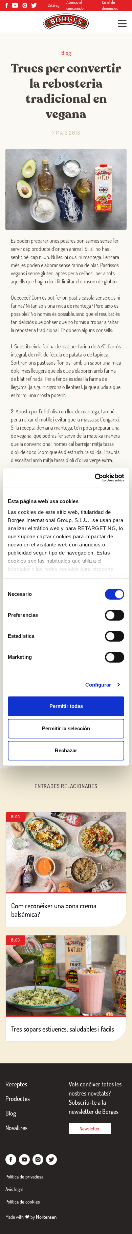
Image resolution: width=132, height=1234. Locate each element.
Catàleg (54, 5)
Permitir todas (66, 706)
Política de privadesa (24, 1176)
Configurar (98, 685)
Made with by (31, 1217)
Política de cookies (22, 1202)
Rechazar (66, 750)
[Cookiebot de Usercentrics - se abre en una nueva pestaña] (95, 477)
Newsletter (90, 1128)
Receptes (16, 1084)
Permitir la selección (66, 728)
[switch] (114, 615)
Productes (17, 1098)
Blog (10, 1113)
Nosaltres (16, 1127)
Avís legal (14, 1189)
